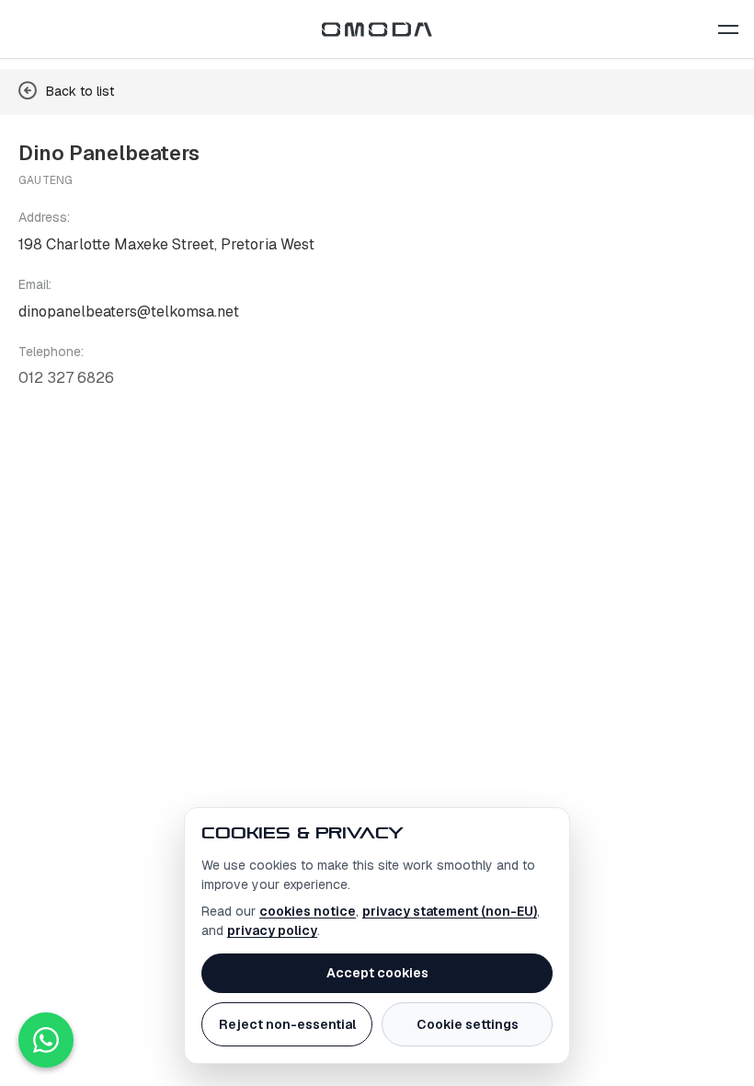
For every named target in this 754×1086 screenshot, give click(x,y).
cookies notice (307, 911)
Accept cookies (377, 973)
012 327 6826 (66, 377)
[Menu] (728, 29)
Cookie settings (468, 1024)
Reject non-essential (287, 1024)
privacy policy (272, 930)
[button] (728, 29)
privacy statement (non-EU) (449, 911)
